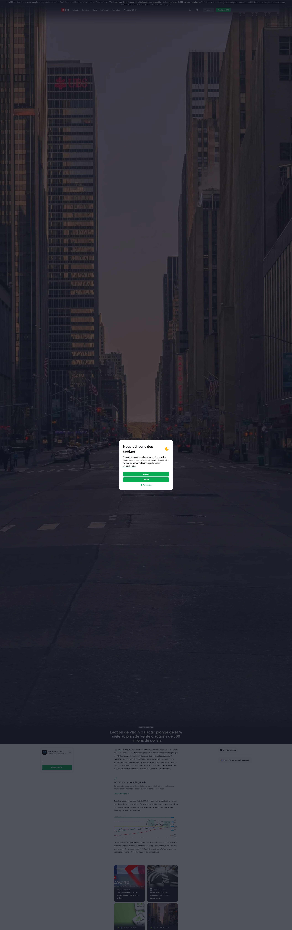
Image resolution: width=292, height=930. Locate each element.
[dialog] (146, 465)
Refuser (146, 480)
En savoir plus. (129, 465)
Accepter (146, 474)
